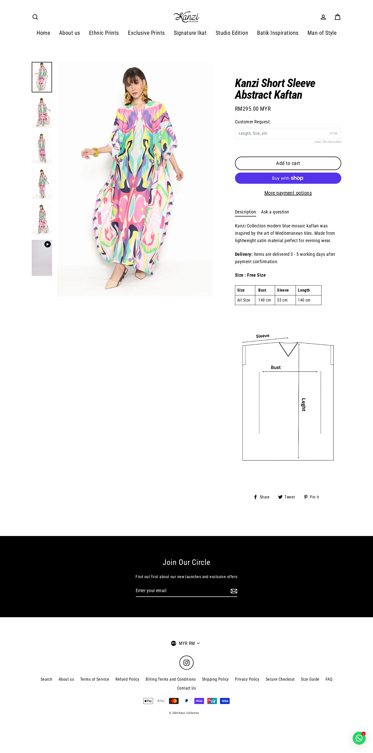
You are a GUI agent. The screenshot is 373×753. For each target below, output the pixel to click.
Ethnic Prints (104, 33)
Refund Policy (127, 679)
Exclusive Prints (146, 33)
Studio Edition (232, 33)
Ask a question (275, 211)
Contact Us (186, 688)
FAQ (329, 679)
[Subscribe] (233, 591)
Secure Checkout (280, 679)
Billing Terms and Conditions (171, 679)
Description (245, 211)
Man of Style (322, 33)
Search (47, 679)
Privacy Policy (247, 679)
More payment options (288, 193)
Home (43, 33)
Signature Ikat (190, 33)
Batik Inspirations (277, 33)
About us (69, 33)
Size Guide (310, 679)
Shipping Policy (215, 679)
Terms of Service (94, 679)
